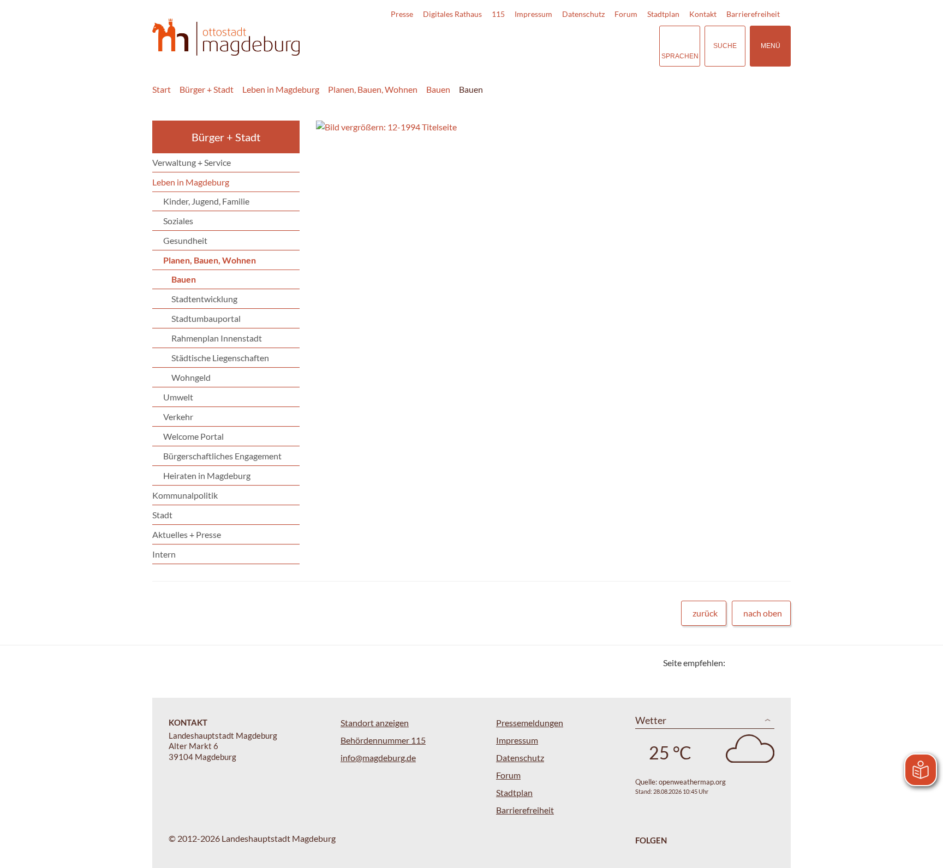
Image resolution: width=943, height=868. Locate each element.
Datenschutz (583, 14)
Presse (402, 14)
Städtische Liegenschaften (220, 357)
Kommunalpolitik (185, 495)
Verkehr (178, 416)
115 (498, 14)
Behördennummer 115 (383, 740)
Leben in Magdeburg (280, 89)
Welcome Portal (193, 436)
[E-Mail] (764, 662)
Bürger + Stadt (207, 89)
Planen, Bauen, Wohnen (372, 89)
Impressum (533, 14)
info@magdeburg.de (378, 757)
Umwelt (178, 397)
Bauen (438, 89)
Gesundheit (185, 240)
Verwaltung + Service (191, 162)
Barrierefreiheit (753, 14)
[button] (521, 127)
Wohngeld (191, 377)
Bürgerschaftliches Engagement (222, 456)
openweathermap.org (692, 781)
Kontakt (703, 14)
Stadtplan (663, 14)
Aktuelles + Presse (186, 534)
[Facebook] (751, 662)
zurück (705, 613)
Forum (625, 14)
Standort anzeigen (375, 722)
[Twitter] (737, 662)
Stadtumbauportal (206, 318)
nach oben (762, 613)
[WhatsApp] (778, 662)
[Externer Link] (575, 45)
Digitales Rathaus (452, 14)
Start (161, 89)
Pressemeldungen (529, 722)
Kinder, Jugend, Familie (206, 201)
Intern (164, 554)
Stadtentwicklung (204, 299)
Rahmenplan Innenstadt (216, 338)
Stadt (162, 515)
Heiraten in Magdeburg (206, 475)
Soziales (178, 220)
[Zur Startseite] (226, 37)
